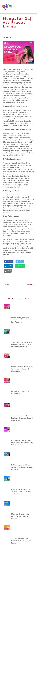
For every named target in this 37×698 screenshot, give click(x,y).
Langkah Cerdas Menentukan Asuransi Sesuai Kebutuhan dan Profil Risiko (21, 492)
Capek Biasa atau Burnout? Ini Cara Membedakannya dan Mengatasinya (22, 369)
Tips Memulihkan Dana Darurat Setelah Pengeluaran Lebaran (21, 541)
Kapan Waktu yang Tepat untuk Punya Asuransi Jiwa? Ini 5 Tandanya (21, 320)
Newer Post (30, 284)
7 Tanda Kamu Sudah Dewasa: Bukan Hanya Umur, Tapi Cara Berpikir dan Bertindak (22, 344)
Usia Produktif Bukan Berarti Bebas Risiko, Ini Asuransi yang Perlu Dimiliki (22, 443)
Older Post (6, 284)
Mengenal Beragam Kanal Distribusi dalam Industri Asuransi (20, 516)
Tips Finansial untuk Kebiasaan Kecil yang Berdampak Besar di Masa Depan (22, 418)
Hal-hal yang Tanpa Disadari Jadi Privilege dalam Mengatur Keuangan (22, 467)
